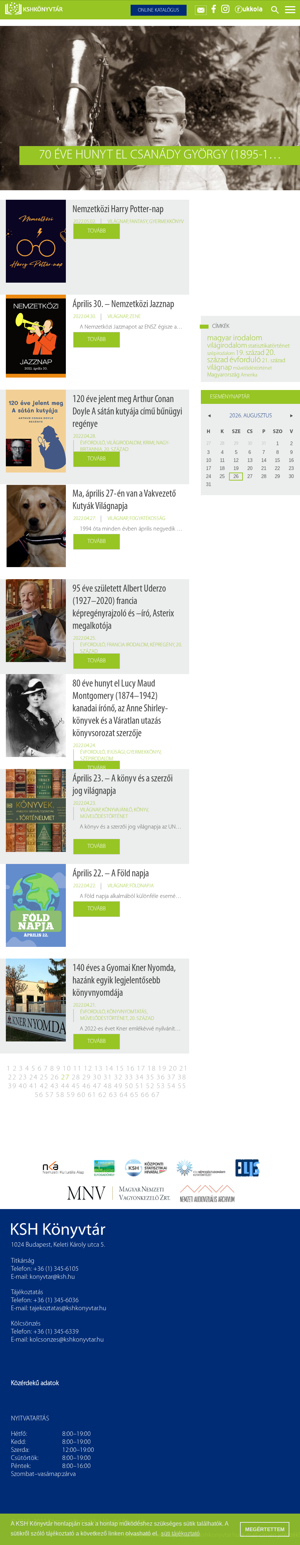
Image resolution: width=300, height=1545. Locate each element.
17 (141, 1068)
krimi (148, 443)
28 (76, 1077)
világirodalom (124, 443)
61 (92, 1095)
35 (150, 1077)
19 (162, 1068)
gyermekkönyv (166, 222)
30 (97, 1077)
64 (124, 1095)
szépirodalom (96, 759)
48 (108, 1086)
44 (65, 1086)
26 (54, 1077)
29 (86, 1077)
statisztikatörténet (269, 346)
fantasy (138, 222)
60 (81, 1095)
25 (44, 1077)
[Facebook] (213, 12)
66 (145, 1095)
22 (12, 1077)
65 (134, 1095)
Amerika (249, 375)
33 (129, 1077)
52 (150, 1086)
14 (109, 1068)
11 (77, 1068)
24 (33, 1077)
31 (108, 1077)
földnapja (142, 886)
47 (97, 1086)
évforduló (92, 443)
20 (173, 1068)
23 (23, 1077)
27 (65, 1077)
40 (23, 1086)
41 (33, 1086)
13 (98, 1068)
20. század (116, 449)
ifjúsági (116, 752)
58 (60, 1095)
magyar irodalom (234, 338)
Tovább (96, 231)
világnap (118, 222)
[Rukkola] (248, 12)
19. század (250, 353)
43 (54, 1086)
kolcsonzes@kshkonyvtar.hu (67, 1340)
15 (120, 1068)
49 (118, 1086)
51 (139, 1086)
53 (161, 1086)
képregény (162, 645)
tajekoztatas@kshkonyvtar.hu (68, 1308)
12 (88, 1068)
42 (44, 1086)
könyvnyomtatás (127, 1012)
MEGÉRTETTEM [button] (265, 1529)
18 (151, 1068)
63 (113, 1095)
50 (129, 1086)
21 (183, 1068)
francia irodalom (127, 645)
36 (161, 1077)
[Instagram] (225, 12)
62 (102, 1095)
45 (76, 1086)
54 (171, 1086)
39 (12, 1086)
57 (49, 1095)
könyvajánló (117, 810)
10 (67, 1068)
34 (139, 1077)
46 (86, 1086)
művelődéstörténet (104, 816)
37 (171, 1077)
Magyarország (223, 375)
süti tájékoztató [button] (180, 1533)
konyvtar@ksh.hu (52, 1277)
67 (155, 1095)
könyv (141, 810)
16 (130, 1068)
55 (182, 1086)
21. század (273, 361)
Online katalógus (158, 10)
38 (182, 1077)
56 (39, 1095)
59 (71, 1095)
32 (118, 1077)
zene (135, 317)
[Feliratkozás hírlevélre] (201, 8)
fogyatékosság (147, 518)
